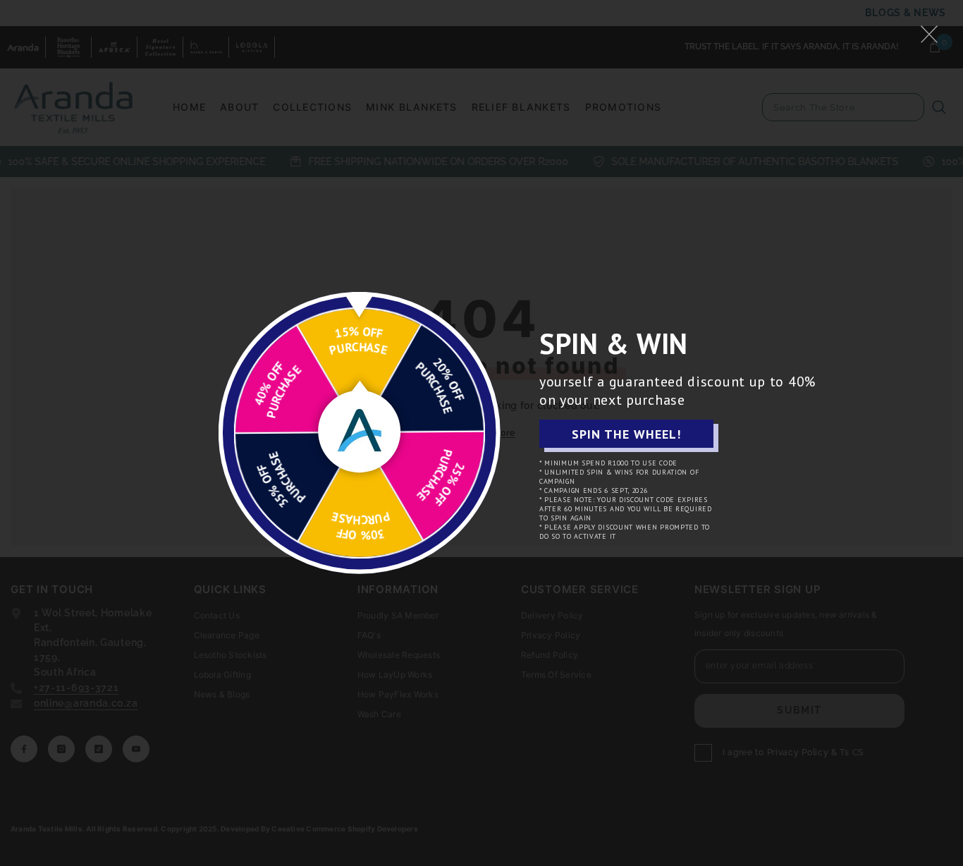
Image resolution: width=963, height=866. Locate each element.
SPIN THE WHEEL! (626, 434)
